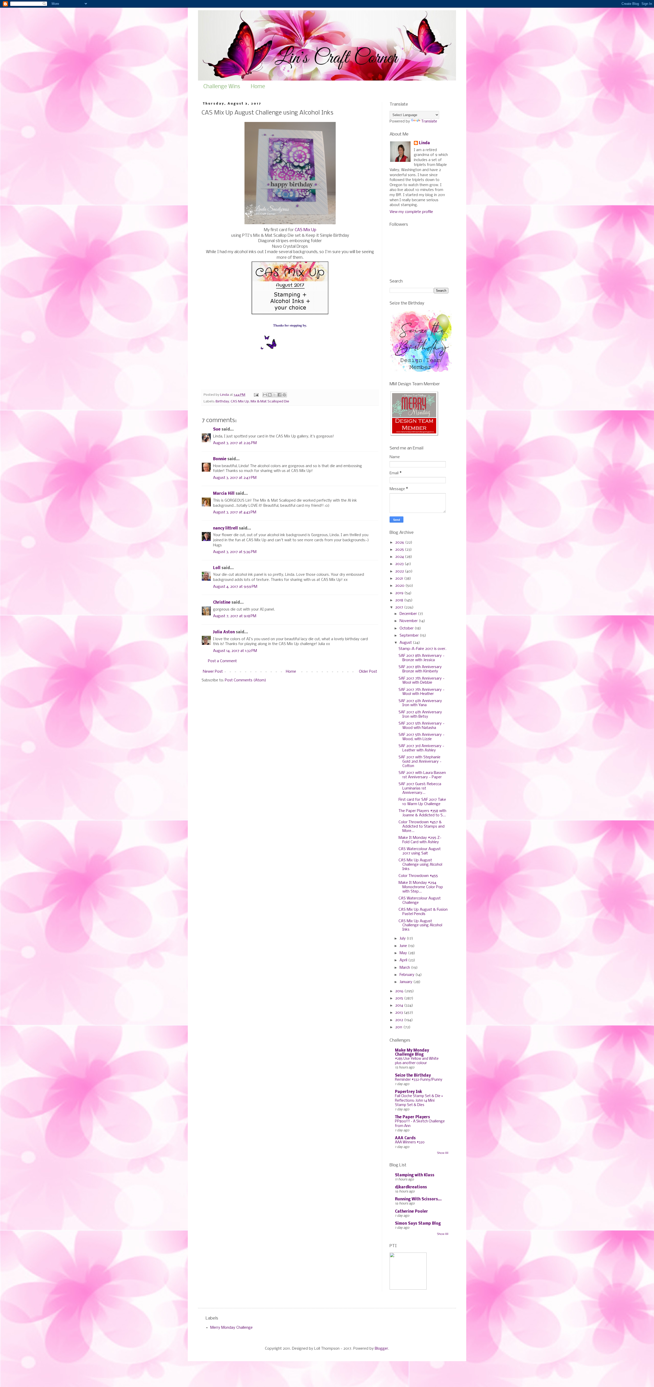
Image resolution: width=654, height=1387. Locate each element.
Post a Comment (222, 661)
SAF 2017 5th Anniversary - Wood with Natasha (422, 725)
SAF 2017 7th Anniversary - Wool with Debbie (422, 680)
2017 (399, 607)
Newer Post (213, 672)
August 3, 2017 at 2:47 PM (234, 478)
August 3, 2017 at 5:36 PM (234, 552)
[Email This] (264, 394)
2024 (400, 557)
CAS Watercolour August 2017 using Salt (420, 851)
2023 (400, 564)
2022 (400, 571)
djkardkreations (411, 1187)
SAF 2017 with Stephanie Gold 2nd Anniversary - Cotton (420, 761)
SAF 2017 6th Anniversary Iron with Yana (420, 703)
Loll (216, 568)
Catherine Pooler (411, 1212)
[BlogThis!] (269, 394)
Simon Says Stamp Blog (418, 1224)
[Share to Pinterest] (284, 394)
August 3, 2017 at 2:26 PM (235, 443)
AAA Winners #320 (410, 1142)
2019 (399, 593)
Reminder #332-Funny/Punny (418, 1080)
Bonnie (219, 459)
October (407, 628)
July (403, 939)
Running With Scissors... (418, 1199)
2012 (399, 1020)
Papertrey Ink (408, 1092)
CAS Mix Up (305, 230)
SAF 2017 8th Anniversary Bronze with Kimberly (420, 669)
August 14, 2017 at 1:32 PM (235, 651)
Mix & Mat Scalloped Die (270, 401)
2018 (399, 600)
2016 (399, 991)
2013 (399, 1013)
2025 (400, 550)
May (404, 953)
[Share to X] (274, 394)
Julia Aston (224, 632)
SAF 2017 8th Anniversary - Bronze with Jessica (422, 658)
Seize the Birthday (413, 1076)
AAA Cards (405, 1138)
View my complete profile (411, 212)
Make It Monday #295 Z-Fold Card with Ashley (420, 840)
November (409, 621)
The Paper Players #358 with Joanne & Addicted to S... (422, 813)
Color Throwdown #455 (418, 876)
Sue (216, 429)
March (405, 968)
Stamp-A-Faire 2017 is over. (422, 649)
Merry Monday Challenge (231, 1328)
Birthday (222, 401)
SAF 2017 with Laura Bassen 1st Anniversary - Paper (422, 775)
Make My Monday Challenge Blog (412, 1052)
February (407, 975)
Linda (424, 143)
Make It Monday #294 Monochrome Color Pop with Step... (421, 887)
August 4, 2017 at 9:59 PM (235, 587)
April (404, 960)
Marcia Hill (224, 494)
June (404, 946)
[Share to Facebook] (279, 394)
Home (258, 87)
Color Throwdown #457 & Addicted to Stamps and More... (422, 826)
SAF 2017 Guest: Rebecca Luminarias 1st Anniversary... (420, 788)
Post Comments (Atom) (245, 680)
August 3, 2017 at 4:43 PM (234, 512)
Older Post (368, 672)
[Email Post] (255, 395)
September (410, 636)
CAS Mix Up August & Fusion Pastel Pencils (423, 912)
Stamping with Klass (414, 1175)
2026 (400, 542)
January (406, 982)
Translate (429, 121)
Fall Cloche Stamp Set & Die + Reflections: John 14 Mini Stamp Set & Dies (419, 1100)
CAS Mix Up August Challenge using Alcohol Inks (420, 864)
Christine (221, 603)
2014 (399, 1005)
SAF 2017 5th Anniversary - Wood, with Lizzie (422, 737)
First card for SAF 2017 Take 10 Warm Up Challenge (422, 802)
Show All (442, 1153)
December (409, 614)
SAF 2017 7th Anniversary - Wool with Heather (422, 692)
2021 (399, 579)
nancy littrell (225, 528)
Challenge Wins (221, 87)
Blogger (381, 1349)
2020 (400, 586)
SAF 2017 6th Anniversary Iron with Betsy (420, 714)
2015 (399, 998)
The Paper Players (412, 1117)
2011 (399, 1027)
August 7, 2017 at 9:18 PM (234, 616)
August (406, 643)
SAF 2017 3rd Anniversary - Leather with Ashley (421, 748)
